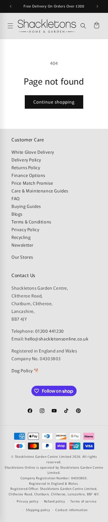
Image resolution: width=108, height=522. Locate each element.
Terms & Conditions (31, 222)
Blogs (17, 214)
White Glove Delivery (33, 152)
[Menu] (11, 26)
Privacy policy (28, 501)
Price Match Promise (32, 183)
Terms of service (83, 501)
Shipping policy (38, 509)
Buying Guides (26, 206)
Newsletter (22, 245)
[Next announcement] (97, 6)
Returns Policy (26, 167)
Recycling (21, 237)
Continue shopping (54, 102)
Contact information (71, 509)
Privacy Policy (25, 229)
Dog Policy (22, 370)
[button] (83, 26)
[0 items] (96, 26)
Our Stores (22, 257)
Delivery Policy (26, 160)
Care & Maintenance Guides (40, 191)
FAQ (16, 198)
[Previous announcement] (10, 6)
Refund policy (54, 501)
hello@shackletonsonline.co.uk (56, 339)
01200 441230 (49, 331)
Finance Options (28, 175)
